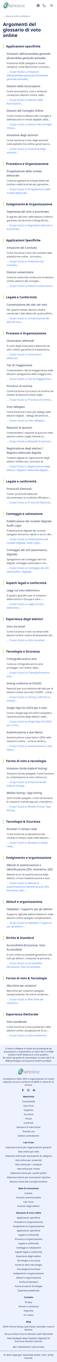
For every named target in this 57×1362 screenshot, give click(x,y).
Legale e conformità (28, 1243)
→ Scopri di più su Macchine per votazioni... (25, 1001)
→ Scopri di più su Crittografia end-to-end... (28, 674)
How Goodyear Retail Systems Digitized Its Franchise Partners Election (28, 1340)
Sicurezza (28, 1114)
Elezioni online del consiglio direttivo (28, 1181)
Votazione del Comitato (22, 247)
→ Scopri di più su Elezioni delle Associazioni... (25, 101)
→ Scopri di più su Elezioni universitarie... (30, 286)
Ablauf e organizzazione (28, 1277)
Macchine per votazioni (21, 985)
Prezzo (28, 1118)
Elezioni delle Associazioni (23, 86)
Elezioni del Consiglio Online (25, 110)
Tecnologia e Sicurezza (28, 1260)
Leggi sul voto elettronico (23, 590)
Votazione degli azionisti (22, 135)
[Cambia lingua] (38, 5)
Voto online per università (28, 1160)
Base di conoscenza (28, 1188)
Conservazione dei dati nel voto (27, 304)
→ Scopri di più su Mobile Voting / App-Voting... (29, 808)
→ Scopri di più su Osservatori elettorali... (24, 356)
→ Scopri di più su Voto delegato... (26, 420)
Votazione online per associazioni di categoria (28, 1155)
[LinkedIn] (34, 1090)
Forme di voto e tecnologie (28, 1264)
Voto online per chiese (28, 1168)
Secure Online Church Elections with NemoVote (28, 1333)
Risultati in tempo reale (22, 829)
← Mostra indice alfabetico (16, 16)
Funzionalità (28, 1101)
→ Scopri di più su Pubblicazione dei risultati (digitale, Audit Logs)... (27, 541)
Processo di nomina (19, 386)
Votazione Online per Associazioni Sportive (28, 1177)
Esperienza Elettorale (28, 1290)
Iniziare (28, 1193)
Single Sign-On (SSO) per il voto (27, 708)
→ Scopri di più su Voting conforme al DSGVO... (28, 698)
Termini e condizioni (28, 1306)
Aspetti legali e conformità (28, 1251)
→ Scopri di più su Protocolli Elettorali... (29, 502)
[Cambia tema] (44, 5)
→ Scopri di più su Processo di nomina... (30, 399)
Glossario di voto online (28, 1127)
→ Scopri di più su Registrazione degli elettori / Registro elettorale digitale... (28, 468)
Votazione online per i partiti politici (28, 1173)
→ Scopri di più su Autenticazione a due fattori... (29, 747)
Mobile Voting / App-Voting (24, 793)
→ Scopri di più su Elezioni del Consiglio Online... (29, 126)
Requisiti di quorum (19, 427)
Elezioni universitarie (20, 272)
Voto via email (16, 626)
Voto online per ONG (28, 1151)
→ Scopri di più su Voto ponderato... (27, 1035)
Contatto (28, 1297)
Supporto (28, 1110)
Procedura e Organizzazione (28, 1222)
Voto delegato (16, 407)
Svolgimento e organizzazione (28, 1273)
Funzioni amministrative (28, 1197)
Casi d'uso (28, 1105)
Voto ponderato (17, 1021)
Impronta (28, 1310)
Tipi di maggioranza (19, 365)
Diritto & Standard (28, 1281)
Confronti (28, 1122)
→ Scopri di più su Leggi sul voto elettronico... (25, 605)
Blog (28, 1321)
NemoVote (28, 1096)
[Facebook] (23, 1090)
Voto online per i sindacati (28, 1164)
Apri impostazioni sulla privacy (28, 1346)
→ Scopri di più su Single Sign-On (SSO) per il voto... (29, 723)
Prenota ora (29, 1131)
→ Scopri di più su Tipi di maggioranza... (30, 379)
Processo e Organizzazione (28, 1239)
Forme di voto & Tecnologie (28, 1286)
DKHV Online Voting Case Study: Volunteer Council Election (28, 1328)
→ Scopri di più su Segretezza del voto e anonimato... (30, 227)
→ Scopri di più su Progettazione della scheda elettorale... (28, 191)
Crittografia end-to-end (21, 659)
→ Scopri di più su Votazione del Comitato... (25, 263)
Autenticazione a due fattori (25, 732)
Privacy (28, 1302)
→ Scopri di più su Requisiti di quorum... (29, 441)
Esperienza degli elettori (28, 1256)
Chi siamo (29, 1315)
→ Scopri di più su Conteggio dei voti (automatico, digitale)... (28, 569)
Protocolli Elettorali (19, 489)
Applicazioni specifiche (28, 1217)
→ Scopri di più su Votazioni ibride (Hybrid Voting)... (26, 783)
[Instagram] (28, 1090)
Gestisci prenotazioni (28, 1135)
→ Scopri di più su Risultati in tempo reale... (27, 844)
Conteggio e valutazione (28, 1247)
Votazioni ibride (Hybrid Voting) (27, 768)
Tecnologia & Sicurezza (28, 1269)
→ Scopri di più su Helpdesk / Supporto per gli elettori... (29, 924)
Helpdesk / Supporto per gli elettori (29, 909)
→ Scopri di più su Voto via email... (26, 640)
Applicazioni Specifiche (28, 1230)
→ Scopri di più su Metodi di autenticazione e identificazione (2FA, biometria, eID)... (28, 886)
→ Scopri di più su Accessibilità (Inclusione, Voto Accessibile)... (24, 965)
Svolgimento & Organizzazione (28, 1226)
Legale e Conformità (28, 1234)
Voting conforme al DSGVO (24, 683)
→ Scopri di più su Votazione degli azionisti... (26, 150)
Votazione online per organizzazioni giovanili (28, 1147)
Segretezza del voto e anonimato (28, 211)
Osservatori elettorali (20, 340)
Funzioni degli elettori (28, 1206)
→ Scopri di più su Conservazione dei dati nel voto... (28, 320)
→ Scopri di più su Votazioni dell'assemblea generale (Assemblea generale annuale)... (27, 75)
